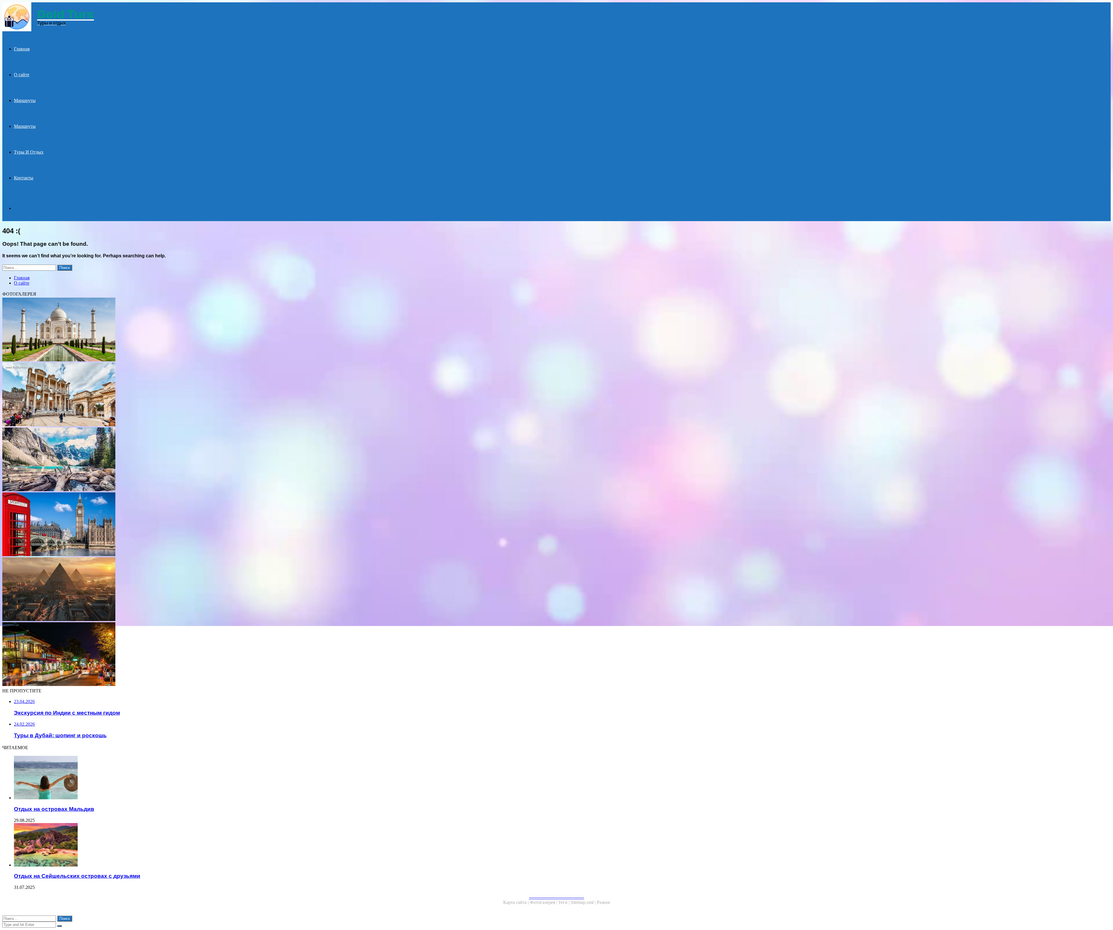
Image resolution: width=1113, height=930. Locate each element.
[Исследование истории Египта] (176, 589)
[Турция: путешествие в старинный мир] (176, 395)
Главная (22, 48)
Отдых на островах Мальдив (54, 809)
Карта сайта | (516, 902)
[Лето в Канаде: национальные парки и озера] (176, 459)
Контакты (23, 177)
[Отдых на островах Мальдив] (182, 778)
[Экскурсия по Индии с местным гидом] (176, 330)
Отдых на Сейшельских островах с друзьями (77, 876)
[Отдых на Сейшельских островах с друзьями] (182, 845)
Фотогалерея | (544, 902)
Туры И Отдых (28, 152)
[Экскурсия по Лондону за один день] (176, 524)
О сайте (21, 74)
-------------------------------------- (556, 897)
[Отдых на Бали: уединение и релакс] (176, 654)
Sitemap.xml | (584, 902)
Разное (603, 902)
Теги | (564, 902)
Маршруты (25, 100)
